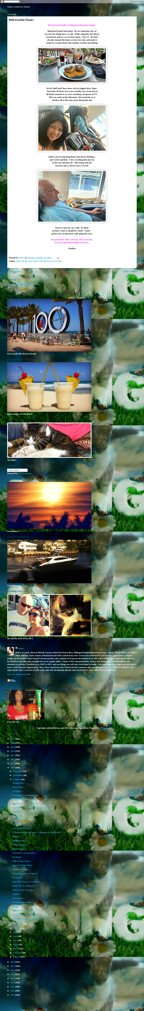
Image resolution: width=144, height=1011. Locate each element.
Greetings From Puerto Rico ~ (26, 795)
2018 (13, 962)
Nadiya (21, 648)
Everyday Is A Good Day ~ (24, 853)
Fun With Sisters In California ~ (27, 882)
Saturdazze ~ (18, 898)
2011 (13, 991)
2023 (13, 751)
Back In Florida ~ (20, 910)
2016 (13, 970)
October (17, 779)
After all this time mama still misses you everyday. (39, 261)
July (15, 932)
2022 (13, 755)
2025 (13, 743)
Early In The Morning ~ (23, 812)
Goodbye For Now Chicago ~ (25, 914)
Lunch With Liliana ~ (22, 828)
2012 (13, 986)
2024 (13, 747)
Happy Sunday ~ (19, 840)
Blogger (103, 728)
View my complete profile (18, 674)
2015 (13, 974)
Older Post (129, 271)
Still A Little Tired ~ (21, 861)
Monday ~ (17, 836)
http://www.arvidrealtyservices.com (23, 284)
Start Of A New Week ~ (22, 865)
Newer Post (15, 271)
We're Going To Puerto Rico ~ (26, 799)
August (16, 928)
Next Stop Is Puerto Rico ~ (24, 803)
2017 (13, 966)
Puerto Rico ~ (18, 787)
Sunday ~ (16, 894)
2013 (13, 982)
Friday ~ (16, 820)
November (18, 775)
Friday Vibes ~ (19, 849)
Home (72, 271)
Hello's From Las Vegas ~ (24, 890)
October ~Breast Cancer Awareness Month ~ (32, 807)
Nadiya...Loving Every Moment (18, 6)
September (18, 924)
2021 (13, 759)
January (17, 957)
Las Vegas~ (17, 877)
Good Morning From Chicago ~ (26, 919)
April (15, 944)
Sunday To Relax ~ (20, 869)
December (18, 771)
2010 (13, 995)
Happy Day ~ (18, 906)
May (15, 940)
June (15, 936)
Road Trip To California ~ (24, 886)
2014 (13, 978)
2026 (13, 739)
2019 (13, 767)
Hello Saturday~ (19, 845)
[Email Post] (57, 258)
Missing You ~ (18, 783)
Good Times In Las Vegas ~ (24, 873)
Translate (26, 473)
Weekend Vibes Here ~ (22, 902)
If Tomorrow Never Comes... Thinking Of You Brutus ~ (37, 832)
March (16, 948)
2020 (13, 763)
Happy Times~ (19, 816)
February (17, 953)
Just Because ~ (19, 824)
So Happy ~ (17, 791)
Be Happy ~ (17, 857)
